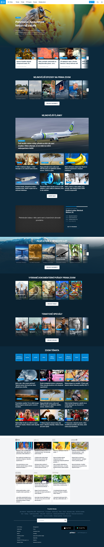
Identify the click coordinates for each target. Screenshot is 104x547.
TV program (48, 511)
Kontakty (35, 533)
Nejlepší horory (40, 511)
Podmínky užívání (20, 535)
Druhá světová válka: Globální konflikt (61, 258)
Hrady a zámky (47, 332)
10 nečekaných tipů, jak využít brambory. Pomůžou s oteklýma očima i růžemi (60, 492)
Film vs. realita (60, 332)
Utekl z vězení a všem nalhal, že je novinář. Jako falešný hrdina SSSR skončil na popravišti (75, 188)
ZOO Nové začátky (80, 511)
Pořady (22, 2)
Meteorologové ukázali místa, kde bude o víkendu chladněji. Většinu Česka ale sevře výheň (51, 424)
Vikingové (32, 332)
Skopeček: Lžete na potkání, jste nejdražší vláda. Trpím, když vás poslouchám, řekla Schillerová (23, 452)
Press (34, 529)
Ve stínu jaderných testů (34, 258)
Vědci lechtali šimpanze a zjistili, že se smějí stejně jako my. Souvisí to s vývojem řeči (76, 405)
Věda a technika (52, 357)
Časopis (35, 2)
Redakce (35, 540)
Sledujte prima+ (42, 2)
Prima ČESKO (73, 294)
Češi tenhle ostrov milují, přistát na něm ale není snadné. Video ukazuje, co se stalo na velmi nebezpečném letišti (36, 145)
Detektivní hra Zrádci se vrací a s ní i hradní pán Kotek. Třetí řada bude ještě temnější (42, 452)
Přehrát (19, 92)
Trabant (18, 94)
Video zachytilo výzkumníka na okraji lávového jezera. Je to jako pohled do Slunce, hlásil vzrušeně (47, 62)
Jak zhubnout (23, 511)
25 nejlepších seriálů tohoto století (24, 483)
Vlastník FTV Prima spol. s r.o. (23, 540)
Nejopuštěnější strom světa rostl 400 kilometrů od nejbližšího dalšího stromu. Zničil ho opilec (50, 168)
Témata (17, 2)
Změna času (55, 511)
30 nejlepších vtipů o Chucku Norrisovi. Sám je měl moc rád (69, 62)
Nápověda (35, 537)
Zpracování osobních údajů (38, 535)
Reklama (19, 531)
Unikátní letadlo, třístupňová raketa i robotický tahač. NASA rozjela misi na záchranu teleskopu (26, 188)
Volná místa (19, 529)
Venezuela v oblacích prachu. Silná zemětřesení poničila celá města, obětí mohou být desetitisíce (76, 424)
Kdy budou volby (71, 511)
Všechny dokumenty (52, 103)
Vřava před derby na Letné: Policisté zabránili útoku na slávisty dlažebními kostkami (24, 466)
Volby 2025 (42, 513)
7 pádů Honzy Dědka (34, 513)
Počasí (64, 511)
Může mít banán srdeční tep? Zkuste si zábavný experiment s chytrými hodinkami (76, 168)
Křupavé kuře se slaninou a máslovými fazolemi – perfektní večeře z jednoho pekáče (79, 459)
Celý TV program (72, 226)
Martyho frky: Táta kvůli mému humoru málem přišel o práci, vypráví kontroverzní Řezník (41, 485)
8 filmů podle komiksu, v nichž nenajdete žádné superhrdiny (23, 491)
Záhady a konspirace (68, 357)
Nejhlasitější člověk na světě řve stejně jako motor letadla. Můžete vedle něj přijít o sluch (27, 424)
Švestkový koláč (67, 516)
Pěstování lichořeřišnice (77, 513)
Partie (60, 511)
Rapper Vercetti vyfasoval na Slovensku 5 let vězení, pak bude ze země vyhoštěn (43, 492)
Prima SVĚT (59, 294)
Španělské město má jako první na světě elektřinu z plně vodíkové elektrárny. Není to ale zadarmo (52, 188)
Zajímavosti (85, 357)
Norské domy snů (20, 294)
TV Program (28, 2)
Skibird (31, 94)
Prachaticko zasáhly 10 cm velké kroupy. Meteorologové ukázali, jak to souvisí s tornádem (27, 405)
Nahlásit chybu (20, 542)
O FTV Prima (19, 526)
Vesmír (60, 357)
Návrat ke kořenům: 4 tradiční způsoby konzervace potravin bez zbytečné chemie (79, 466)
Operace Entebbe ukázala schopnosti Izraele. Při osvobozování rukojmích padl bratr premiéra (25, 62)
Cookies (18, 537)
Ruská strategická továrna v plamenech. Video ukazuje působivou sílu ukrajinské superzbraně (51, 385)
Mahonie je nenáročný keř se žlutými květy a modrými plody (60, 484)
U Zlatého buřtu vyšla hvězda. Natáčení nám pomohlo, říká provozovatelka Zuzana (41, 459)
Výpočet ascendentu (38, 516)
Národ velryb (19, 257)
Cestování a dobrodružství (19, 357)
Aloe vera (68, 513)
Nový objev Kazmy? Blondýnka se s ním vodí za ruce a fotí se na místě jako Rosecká (42, 499)
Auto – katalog (24, 513)
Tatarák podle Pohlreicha (59, 513)
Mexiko (58, 94)
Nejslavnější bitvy (20, 332)
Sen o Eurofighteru (48, 94)
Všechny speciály (52, 340)
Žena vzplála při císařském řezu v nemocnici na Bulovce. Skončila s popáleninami (23, 459)
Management (35, 526)
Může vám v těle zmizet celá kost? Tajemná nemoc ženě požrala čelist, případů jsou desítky (25, 385)
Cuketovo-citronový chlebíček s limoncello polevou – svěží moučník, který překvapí (79, 452)
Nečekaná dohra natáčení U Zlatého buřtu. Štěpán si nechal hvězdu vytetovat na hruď (42, 466)
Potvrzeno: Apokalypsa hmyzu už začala (29, 23)
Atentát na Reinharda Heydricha (75, 332)
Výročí (76, 357)
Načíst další (52, 196)
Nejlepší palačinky (58, 516)
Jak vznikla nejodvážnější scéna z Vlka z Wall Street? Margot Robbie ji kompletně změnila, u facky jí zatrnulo (23, 499)
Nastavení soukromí (37, 542)
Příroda (35, 357)
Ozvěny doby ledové (48, 257)
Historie (27, 357)
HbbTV (18, 533)
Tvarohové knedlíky (48, 516)
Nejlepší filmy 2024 (31, 511)
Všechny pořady (52, 304)
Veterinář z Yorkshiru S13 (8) (74, 94)
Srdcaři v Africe (33, 294)
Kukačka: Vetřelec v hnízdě (75, 258)
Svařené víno (49, 513)
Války (44, 357)
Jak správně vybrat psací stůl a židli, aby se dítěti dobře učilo (60, 498)
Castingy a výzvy (36, 531)
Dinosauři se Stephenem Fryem (47, 295)
